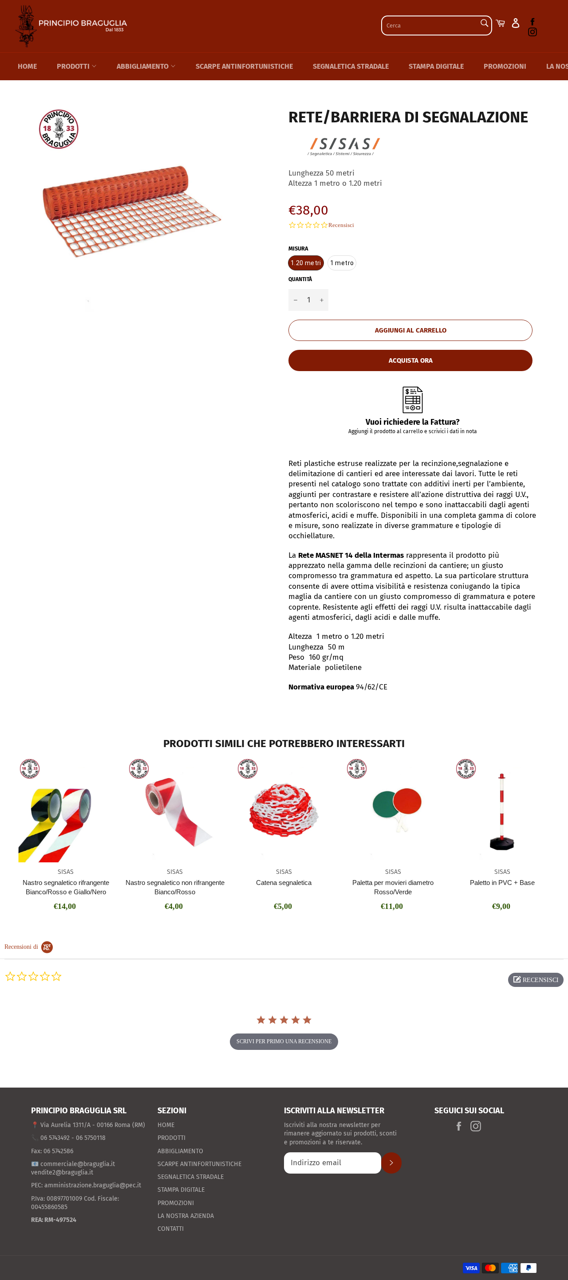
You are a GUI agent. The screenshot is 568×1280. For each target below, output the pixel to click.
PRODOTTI (74, 66)
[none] (306, 263)
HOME (27, 66)
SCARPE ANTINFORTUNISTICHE (244, 66)
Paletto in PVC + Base (502, 882)
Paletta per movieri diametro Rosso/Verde (393, 887)
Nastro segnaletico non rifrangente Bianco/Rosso (175, 887)
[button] (536, 980)
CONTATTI (171, 1229)
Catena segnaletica (284, 882)
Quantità (300, 279)
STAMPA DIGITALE (436, 66)
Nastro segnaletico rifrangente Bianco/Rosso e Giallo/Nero (66, 887)
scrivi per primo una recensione (284, 1041)
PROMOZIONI (505, 66)
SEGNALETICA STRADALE (351, 66)
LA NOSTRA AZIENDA (186, 1216)
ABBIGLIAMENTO (143, 66)
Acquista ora (411, 360)
